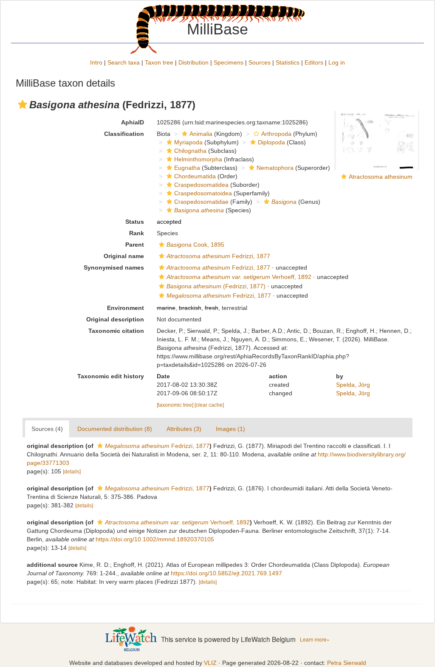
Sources (260, 62)
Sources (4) (47, 428)
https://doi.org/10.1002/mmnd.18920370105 (155, 539)
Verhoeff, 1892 (239, 276)
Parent (134, 244)
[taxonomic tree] (176, 405)
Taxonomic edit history (110, 376)
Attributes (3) (184, 428)
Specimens (228, 62)
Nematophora (275, 167)
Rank (136, 233)
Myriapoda (188, 142)
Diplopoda (271, 142)
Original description (115, 319)
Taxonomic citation (116, 330)
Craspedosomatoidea (203, 193)
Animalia (200, 133)
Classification (124, 133)
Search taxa (123, 62)
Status (134, 221)
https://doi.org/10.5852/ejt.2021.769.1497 (226, 573)
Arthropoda (276, 133)
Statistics (287, 62)
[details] (72, 472)
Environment (125, 307)
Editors (314, 62)
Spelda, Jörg (353, 384)
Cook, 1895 (195, 244)
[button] (22, 104)
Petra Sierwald (346, 662)
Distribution (193, 62)
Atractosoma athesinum (380, 176)
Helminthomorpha (198, 159)
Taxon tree (159, 62)
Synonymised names (114, 267)
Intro (96, 62)
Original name (124, 256)
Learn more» (315, 639)
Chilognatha (190, 150)
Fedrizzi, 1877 (218, 256)
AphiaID (132, 122)
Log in (336, 62)
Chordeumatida (195, 176)
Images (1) (230, 428)
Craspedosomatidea (201, 184)
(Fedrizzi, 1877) (216, 286)
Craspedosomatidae (201, 201)
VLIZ (210, 662)
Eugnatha (187, 167)
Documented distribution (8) (114, 428)
